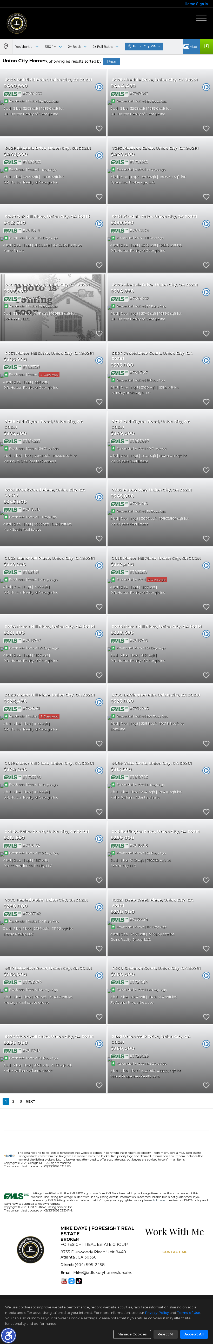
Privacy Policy (157, 1312)
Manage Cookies (132, 1334)
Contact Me (174, 1252)
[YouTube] (64, 1281)
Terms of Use (188, 1312)
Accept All (194, 1334)
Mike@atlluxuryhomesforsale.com (107, 1272)
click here (158, 1200)
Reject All (166, 1334)
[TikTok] (79, 1281)
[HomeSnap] (71, 1281)
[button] (8, 1335)
